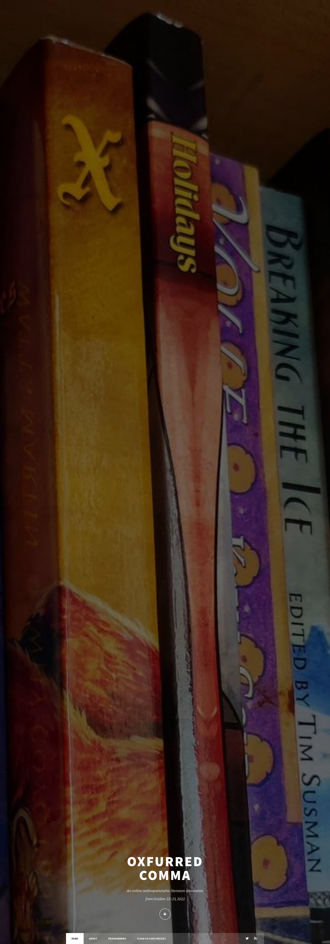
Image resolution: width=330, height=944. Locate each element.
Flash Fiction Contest (151, 938)
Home (75, 938)
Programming (117, 938)
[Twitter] (247, 938)
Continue (164, 914)
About (93, 938)
